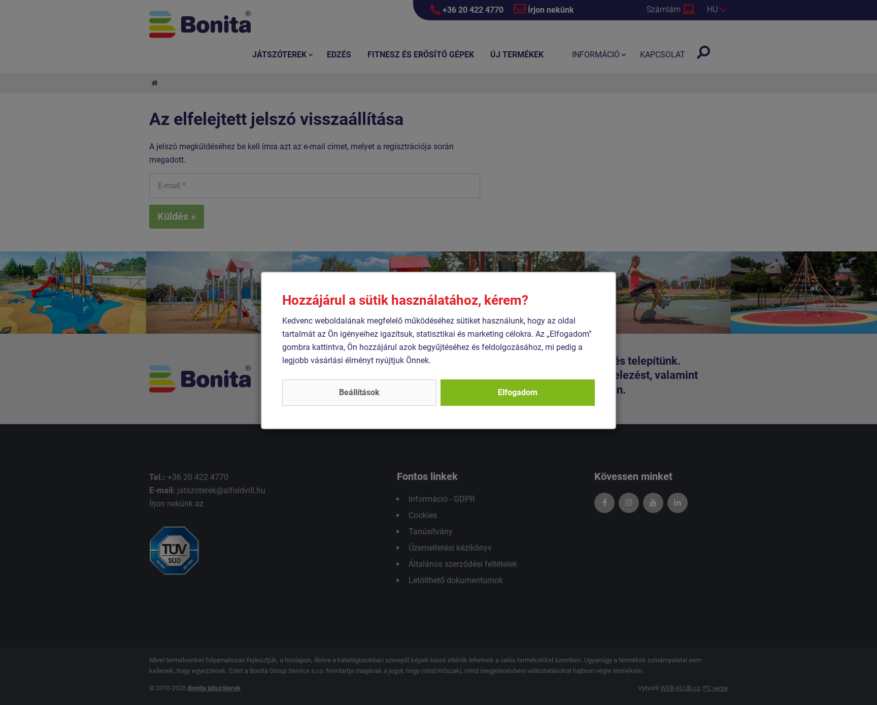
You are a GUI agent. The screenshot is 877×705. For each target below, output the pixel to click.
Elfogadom (517, 392)
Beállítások (359, 392)
